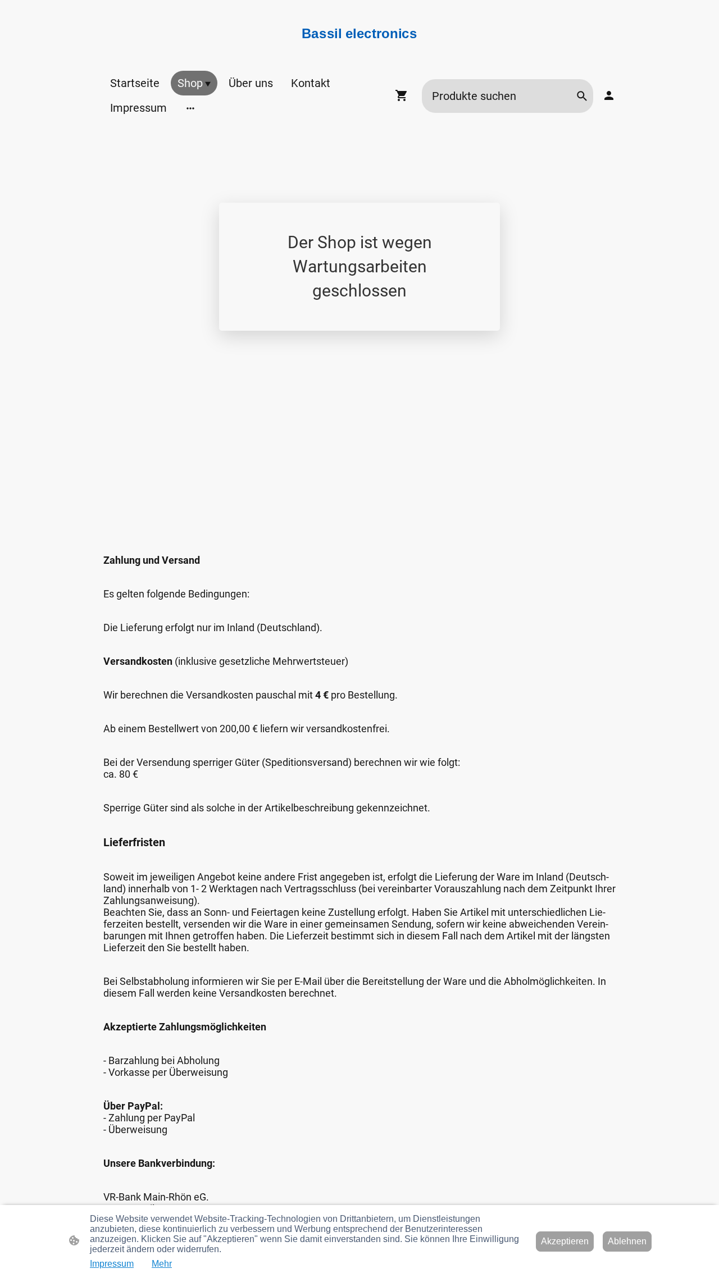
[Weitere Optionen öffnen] (190, 107)
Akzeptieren (565, 1241)
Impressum (112, 1263)
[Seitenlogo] (359, 47)
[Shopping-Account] (609, 95)
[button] (582, 96)
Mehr (162, 1263)
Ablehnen (627, 1241)
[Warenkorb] (404, 95)
